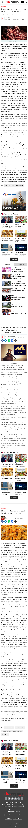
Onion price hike (9, 185)
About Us (7, 815)
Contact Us (8, 818)
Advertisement (17, 818)
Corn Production (9, 728)
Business (3, 6)
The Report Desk (11, 336)
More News (14, 259)
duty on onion (19, 185)
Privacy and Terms (17, 815)
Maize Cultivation (17, 731)
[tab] (7, 264)
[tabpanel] (14, 290)
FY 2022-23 (5, 734)
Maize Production (6, 731)
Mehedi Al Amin (10, 517)
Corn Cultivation (20, 728)
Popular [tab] (21, 265)
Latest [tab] (8, 265)
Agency (8, 17)
